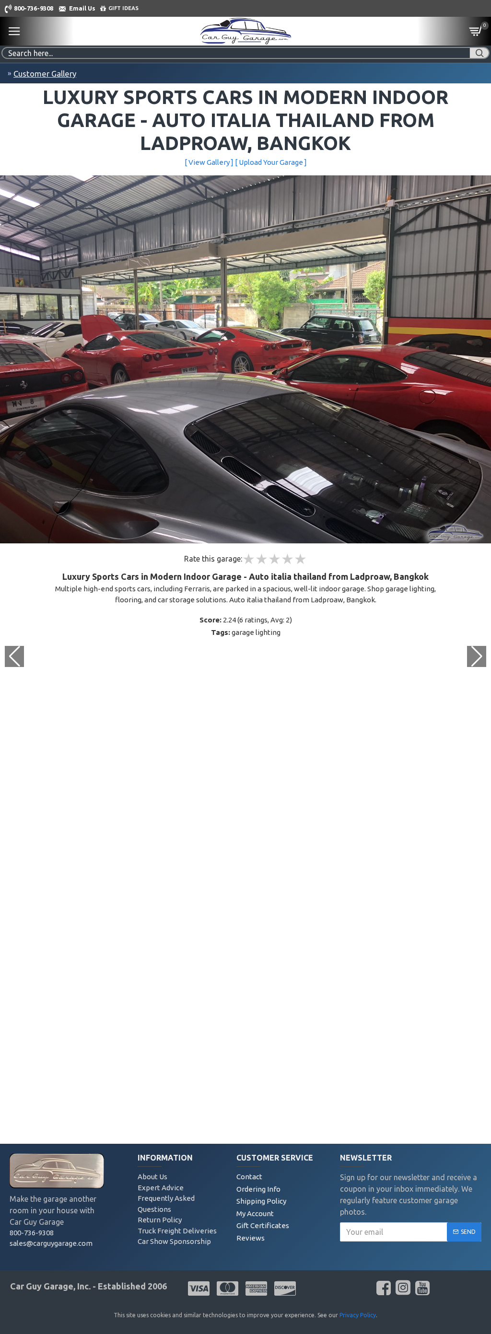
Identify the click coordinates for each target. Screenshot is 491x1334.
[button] (476, 656)
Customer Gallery (44, 73)
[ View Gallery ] (209, 162)
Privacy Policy (357, 1315)
